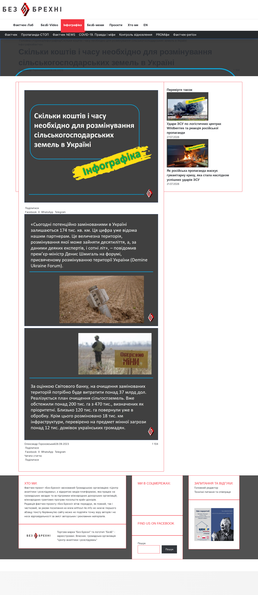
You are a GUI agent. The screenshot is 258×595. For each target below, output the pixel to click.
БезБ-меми (95, 25)
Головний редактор (206, 487)
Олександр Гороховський (34, 70)
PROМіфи (162, 34)
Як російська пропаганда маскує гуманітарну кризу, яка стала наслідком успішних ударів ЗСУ (198, 175)
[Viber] (27, 463)
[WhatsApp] (26, 463)
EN (146, 25)
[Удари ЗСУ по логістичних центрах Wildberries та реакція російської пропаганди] (187, 119)
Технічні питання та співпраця (212, 491)
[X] (25, 463)
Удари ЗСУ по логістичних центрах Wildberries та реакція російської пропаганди (194, 128)
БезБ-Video (49, 25)
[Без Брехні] (32, 9)
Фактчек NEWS (64, 34)
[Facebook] (24, 463)
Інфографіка (72, 25)
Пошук (142, 543)
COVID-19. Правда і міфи (97, 34)
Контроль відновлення (135, 34)
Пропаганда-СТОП (35, 34)
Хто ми (133, 25)
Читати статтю (33, 455)
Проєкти (115, 25)
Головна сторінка (31, 40)
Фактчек (11, 34)
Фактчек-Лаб (23, 25)
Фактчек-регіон (184, 34)
